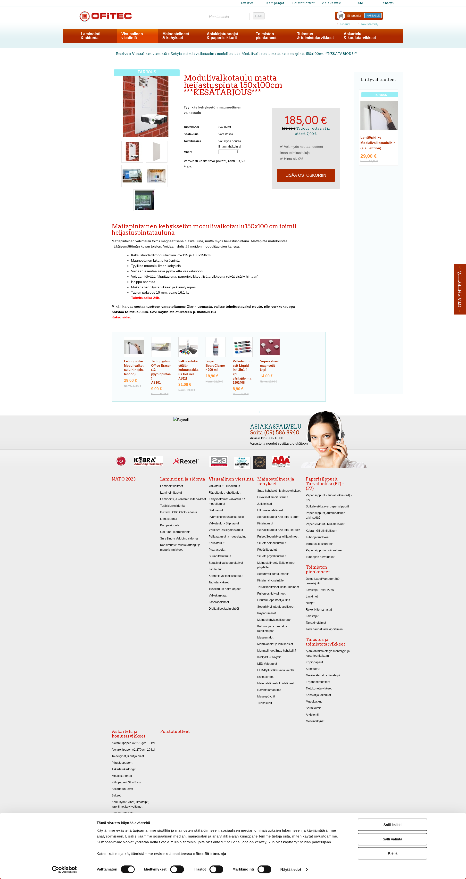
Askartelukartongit (123, 769)
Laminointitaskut (171, 492)
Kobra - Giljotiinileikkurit (321, 530)
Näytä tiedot (290, 869)
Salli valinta (392, 839)
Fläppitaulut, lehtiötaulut (224, 492)
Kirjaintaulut (265, 523)
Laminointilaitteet (171, 486)
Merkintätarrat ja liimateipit (323, 675)
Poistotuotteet (303, 3)
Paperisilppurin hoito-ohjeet (324, 550)
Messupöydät (266, 696)
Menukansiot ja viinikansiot (275, 644)
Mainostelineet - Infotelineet (275, 683)
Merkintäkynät (315, 721)
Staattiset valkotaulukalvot (226, 562)
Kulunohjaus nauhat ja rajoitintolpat (272, 629)
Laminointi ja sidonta (182, 479)
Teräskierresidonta (172, 505)
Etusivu (247, 3)
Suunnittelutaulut (220, 556)
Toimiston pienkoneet (318, 569)
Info (360, 3)
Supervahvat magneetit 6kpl (269, 366)
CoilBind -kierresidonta (175, 532)
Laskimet (312, 596)
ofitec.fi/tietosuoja (209, 854)
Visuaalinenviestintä (132, 36)
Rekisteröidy (369, 24)
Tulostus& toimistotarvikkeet (315, 36)
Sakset (116, 795)
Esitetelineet (265, 677)
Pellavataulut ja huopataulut (227, 536)
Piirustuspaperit (122, 762)
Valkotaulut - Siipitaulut (224, 523)
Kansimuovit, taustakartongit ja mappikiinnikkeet (180, 547)
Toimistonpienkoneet (266, 36)
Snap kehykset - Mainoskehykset (278, 490)
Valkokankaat (217, 595)
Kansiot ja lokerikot (318, 695)
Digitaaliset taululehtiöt (224, 608)
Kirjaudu (345, 24)
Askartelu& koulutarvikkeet (360, 36)
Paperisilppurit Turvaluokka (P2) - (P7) (325, 484)
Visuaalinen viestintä (149, 54)
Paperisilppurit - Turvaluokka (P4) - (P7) (329, 498)
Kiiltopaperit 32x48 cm (126, 782)
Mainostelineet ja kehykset (275, 481)
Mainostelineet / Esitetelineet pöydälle (276, 565)
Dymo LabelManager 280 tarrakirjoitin (323, 581)
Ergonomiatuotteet (318, 682)
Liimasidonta (168, 519)
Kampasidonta (169, 525)
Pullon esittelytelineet (271, 593)
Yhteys (388, 3)
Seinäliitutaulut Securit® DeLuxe (278, 530)
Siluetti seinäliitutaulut (271, 543)
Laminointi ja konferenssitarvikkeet (183, 499)
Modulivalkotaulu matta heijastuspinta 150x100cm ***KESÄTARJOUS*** (299, 54)
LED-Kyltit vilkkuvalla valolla (275, 670)
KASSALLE (373, 15)
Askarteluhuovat (122, 789)
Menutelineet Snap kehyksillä (276, 650)
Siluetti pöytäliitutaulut (271, 556)
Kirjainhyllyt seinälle (270, 580)
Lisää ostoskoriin (305, 175)
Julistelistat (264, 504)
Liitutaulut (215, 569)
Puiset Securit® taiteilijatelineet (277, 536)
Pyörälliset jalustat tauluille (226, 517)
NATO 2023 (124, 479)
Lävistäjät (312, 616)
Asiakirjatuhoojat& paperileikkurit (222, 36)
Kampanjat (275, 3)
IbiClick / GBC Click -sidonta (178, 512)
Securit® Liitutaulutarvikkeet (275, 606)
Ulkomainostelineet (270, 510)
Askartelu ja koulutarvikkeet (128, 733)
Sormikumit (313, 708)
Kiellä (392, 853)
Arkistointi (312, 714)
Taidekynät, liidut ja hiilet (128, 756)
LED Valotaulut (267, 663)
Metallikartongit (122, 776)
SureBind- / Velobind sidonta (179, 538)
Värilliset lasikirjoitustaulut (226, 530)
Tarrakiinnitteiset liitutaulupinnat (278, 587)
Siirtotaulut (216, 510)
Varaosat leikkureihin (319, 544)
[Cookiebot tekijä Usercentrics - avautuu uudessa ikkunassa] (64, 869)
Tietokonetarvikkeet (319, 688)
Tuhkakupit (264, 703)
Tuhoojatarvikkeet (317, 537)
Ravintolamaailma (269, 690)
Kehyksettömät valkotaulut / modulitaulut (204, 54)
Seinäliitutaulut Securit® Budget (278, 517)
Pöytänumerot (266, 613)
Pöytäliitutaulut (267, 549)
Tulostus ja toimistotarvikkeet (325, 642)
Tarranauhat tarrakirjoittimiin (324, 629)
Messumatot (265, 637)
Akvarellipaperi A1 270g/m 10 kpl (133, 749)
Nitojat (310, 603)
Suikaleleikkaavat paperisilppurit (327, 506)
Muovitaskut (314, 701)
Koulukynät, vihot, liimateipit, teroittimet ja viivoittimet (130, 804)
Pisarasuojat (217, 549)
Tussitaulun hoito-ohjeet (225, 589)
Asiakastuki (331, 3)
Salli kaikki (392, 825)
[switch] (177, 869)
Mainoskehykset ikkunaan (274, 620)
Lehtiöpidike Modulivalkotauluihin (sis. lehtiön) (378, 142)
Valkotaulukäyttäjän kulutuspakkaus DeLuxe (188, 370)
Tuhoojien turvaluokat (320, 557)
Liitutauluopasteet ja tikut (273, 600)
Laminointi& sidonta (90, 36)
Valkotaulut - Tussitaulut (224, 486)
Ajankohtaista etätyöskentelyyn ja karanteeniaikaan (328, 653)
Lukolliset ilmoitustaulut (272, 497)
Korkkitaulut (216, 543)
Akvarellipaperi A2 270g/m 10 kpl (133, 743)
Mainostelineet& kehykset (175, 36)
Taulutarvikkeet (219, 582)
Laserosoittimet (219, 602)
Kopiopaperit (314, 662)
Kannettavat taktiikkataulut (226, 576)
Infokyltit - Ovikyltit (269, 657)
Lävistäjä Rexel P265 (320, 590)
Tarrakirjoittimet (316, 622)
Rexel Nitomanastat (319, 609)
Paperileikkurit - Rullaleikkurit (325, 524)
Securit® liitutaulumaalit (273, 574)
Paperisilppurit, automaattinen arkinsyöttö (325, 515)
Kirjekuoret (313, 669)
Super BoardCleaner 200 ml (215, 366)
